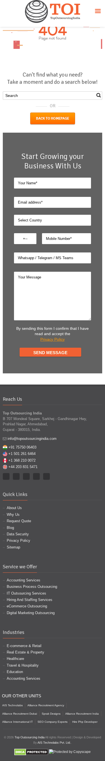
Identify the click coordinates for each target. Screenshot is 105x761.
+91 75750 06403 (22, 447)
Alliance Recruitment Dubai (19, 713)
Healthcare (15, 659)
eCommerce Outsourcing (27, 606)
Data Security (18, 534)
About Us (14, 508)
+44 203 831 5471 (23, 467)
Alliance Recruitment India (82, 713)
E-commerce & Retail (24, 646)
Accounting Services (23, 580)
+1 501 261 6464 (22, 454)
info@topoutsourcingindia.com (32, 438)
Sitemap (13, 547)
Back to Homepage (52, 118)
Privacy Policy (52, 339)
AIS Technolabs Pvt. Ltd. (54, 742)
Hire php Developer (84, 721)
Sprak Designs (51, 713)
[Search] (98, 95)
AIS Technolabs (12, 705)
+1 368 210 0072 (22, 460)
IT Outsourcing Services (26, 593)
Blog (10, 528)
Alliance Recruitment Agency (45, 705)
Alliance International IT (17, 721)
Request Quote (19, 521)
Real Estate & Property (25, 652)
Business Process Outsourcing (32, 587)
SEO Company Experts (52, 721)
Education (15, 672)
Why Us (13, 514)
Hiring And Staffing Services (29, 600)
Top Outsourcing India (30, 737)
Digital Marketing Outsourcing (31, 613)
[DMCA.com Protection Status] (31, 752)
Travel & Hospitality (23, 665)
